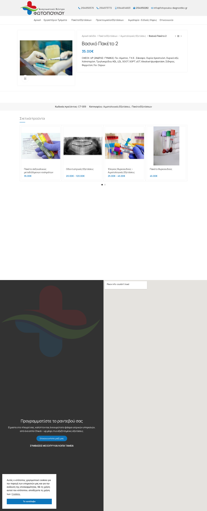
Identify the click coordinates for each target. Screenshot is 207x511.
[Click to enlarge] (25, 78)
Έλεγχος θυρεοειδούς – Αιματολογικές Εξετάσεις (121, 171)
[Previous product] (175, 36)
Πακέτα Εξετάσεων (108, 36)
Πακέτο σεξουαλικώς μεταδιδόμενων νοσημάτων (38, 171)
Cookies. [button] (16, 494)
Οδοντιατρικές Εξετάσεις (80, 169)
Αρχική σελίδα (89, 36)
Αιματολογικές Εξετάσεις (133, 36)
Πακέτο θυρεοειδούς (161, 169)
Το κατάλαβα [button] (29, 501)
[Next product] (181, 36)
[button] (51, 438)
